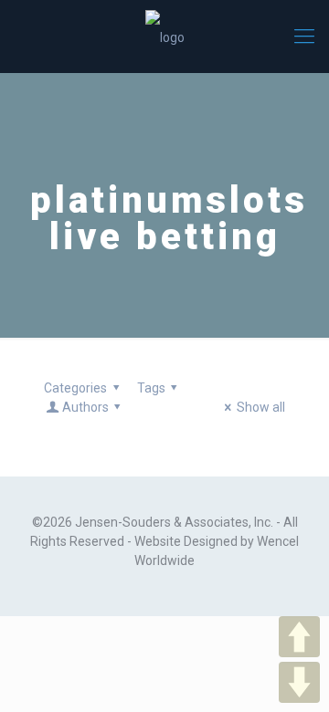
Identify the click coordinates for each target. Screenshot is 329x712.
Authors (85, 407)
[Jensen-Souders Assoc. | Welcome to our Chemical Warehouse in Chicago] (164, 36)
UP (299, 636)
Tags (151, 388)
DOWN (299, 682)
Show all (261, 407)
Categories (75, 388)
